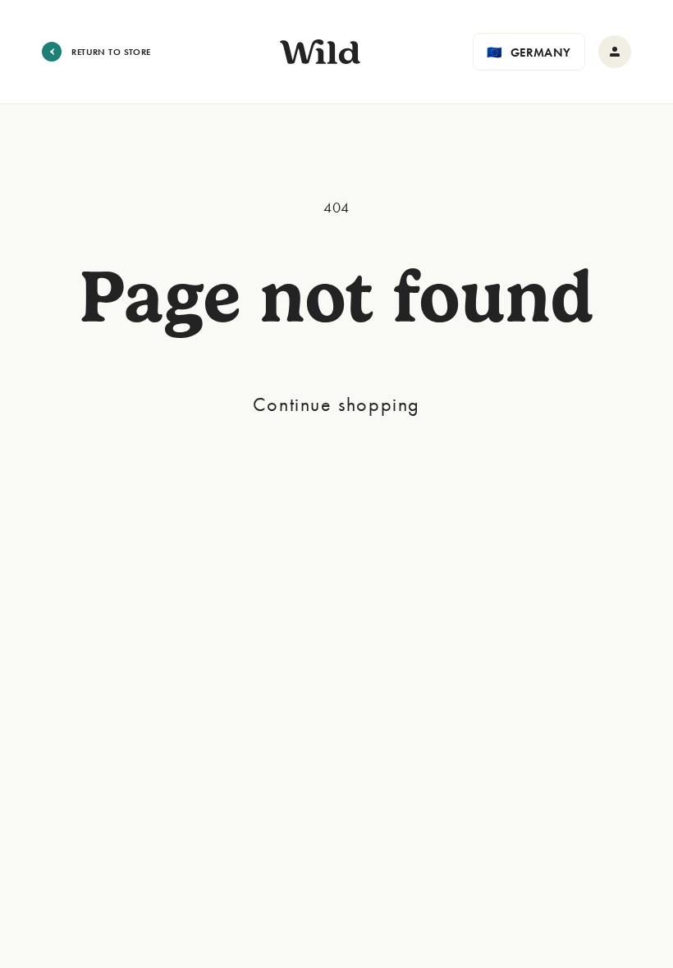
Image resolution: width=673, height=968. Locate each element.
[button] (529, 52)
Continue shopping (336, 404)
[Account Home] (614, 51)
